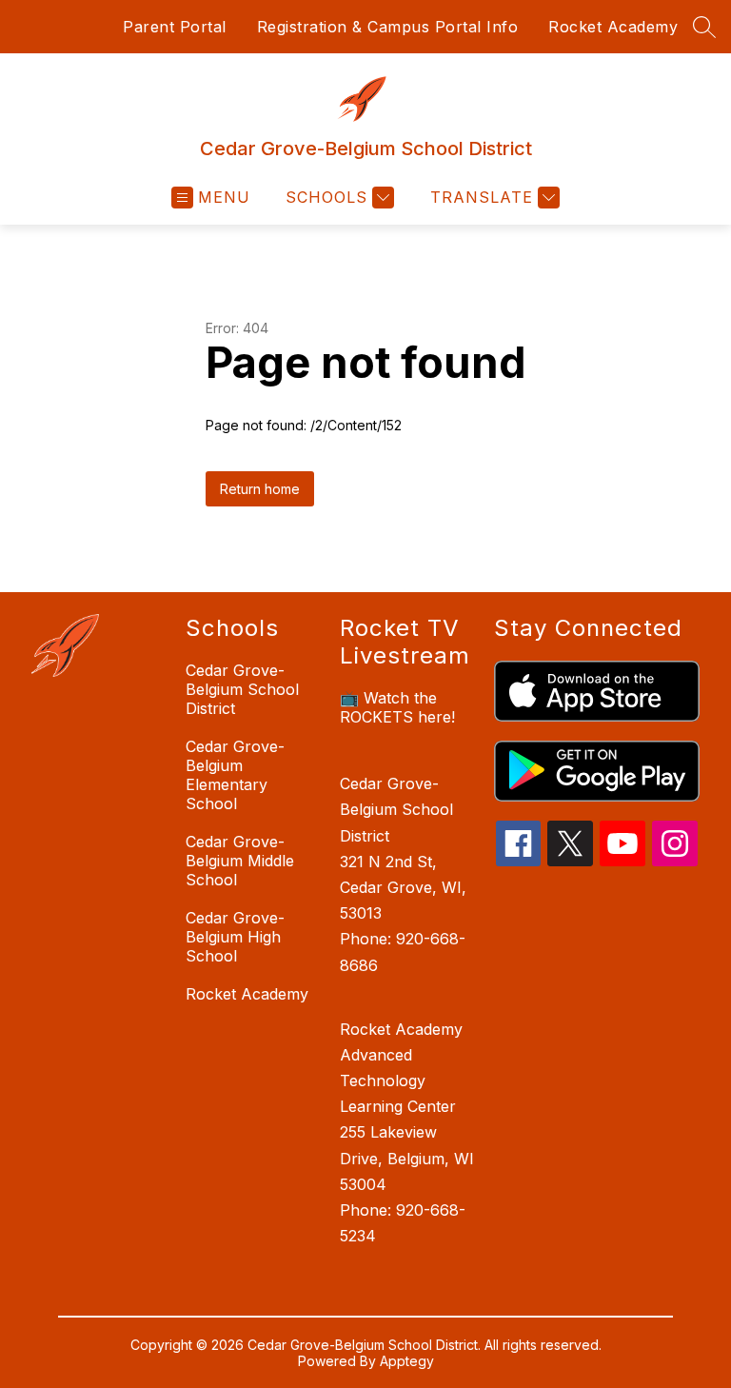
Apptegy (407, 1361)
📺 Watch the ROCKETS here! (397, 707)
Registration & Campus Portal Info (388, 26)
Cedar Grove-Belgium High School (235, 936)
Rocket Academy (613, 26)
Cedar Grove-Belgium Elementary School (235, 775)
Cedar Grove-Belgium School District (242, 689)
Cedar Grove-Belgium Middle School (240, 860)
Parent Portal (175, 26)
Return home (260, 489)
